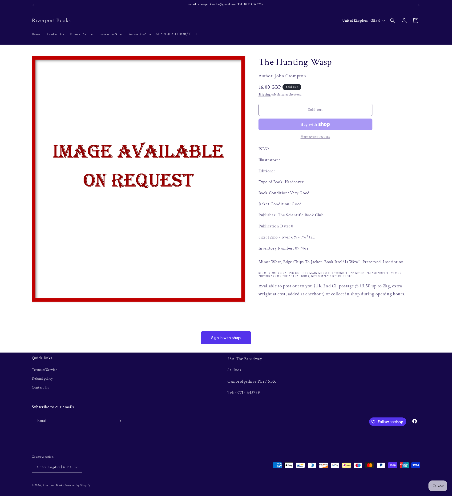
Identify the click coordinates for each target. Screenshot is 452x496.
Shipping (264, 94)
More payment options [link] (315, 137)
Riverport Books (53, 485)
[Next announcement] (419, 5)
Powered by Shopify (77, 485)
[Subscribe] (119, 421)
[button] (81, 34)
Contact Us (40, 387)
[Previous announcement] (33, 5)
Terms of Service (44, 369)
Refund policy (42, 378)
